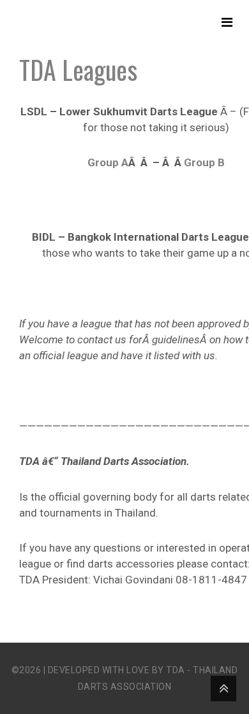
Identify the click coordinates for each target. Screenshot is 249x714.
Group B (204, 162)
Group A (107, 162)
